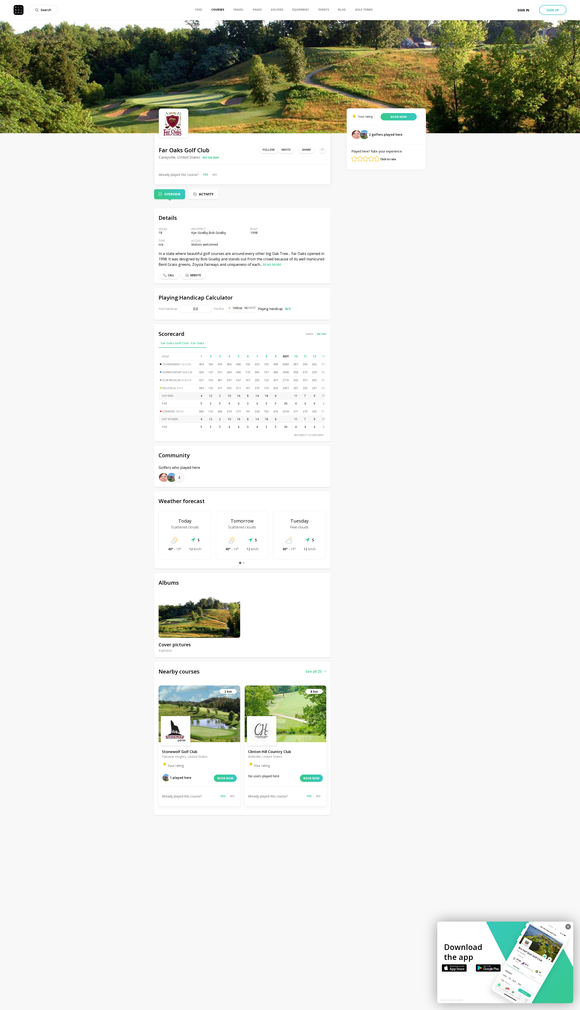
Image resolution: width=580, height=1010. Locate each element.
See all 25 (313, 671)
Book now (225, 778)
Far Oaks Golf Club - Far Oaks (182, 343)
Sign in (523, 10)
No (215, 175)
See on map (210, 158)
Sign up (552, 10)
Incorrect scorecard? (309, 435)
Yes (205, 175)
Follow (269, 150)
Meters (321, 334)
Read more (272, 264)
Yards (309, 334)
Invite (286, 150)
